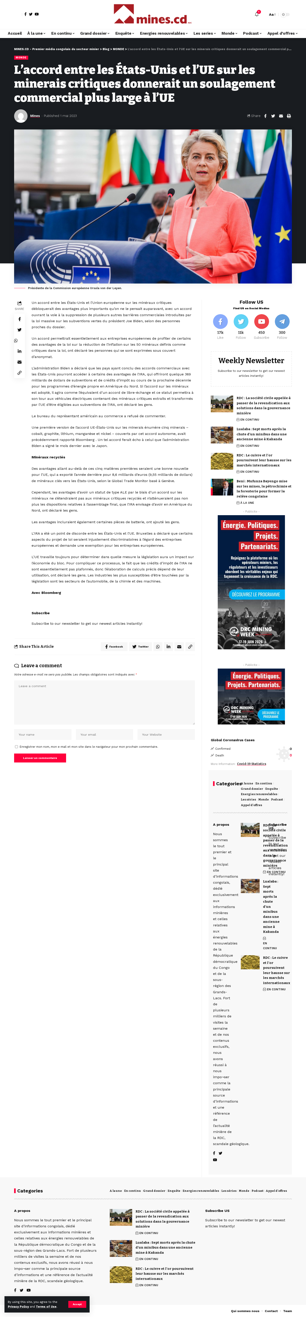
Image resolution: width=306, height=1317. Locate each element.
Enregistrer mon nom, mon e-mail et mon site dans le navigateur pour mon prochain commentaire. (89, 746)
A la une (247, 783)
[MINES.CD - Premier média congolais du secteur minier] (153, 14)
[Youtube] (261, 327)
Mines (35, 116)
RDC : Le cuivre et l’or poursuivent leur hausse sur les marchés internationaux (264, 460)
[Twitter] (31, 14)
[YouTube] (37, 14)
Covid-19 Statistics (251, 764)
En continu (263, 783)
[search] (263, 14)
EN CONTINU (249, 419)
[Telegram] (282, 327)
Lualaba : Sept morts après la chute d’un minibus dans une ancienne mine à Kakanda (262, 434)
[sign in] (18, 14)
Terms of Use (46, 1306)
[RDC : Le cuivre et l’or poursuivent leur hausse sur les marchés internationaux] (222, 461)
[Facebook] (25, 14)
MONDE (21, 57)
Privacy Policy (18, 1306)
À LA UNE (247, 502)
